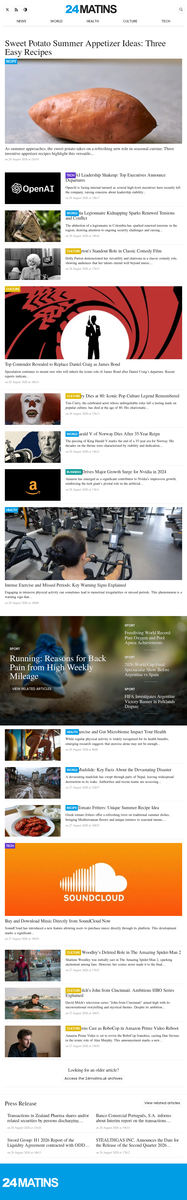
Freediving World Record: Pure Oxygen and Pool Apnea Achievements (148, 637)
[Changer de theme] (25, 9)
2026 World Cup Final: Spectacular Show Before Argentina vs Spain (147, 669)
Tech (165, 21)
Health (93, 21)
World (56, 21)
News (21, 21)
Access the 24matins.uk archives (93, 1078)
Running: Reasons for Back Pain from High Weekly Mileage (58, 666)
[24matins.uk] (32, 1186)
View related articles (31, 688)
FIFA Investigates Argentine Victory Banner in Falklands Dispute (150, 701)
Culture (130, 21)
